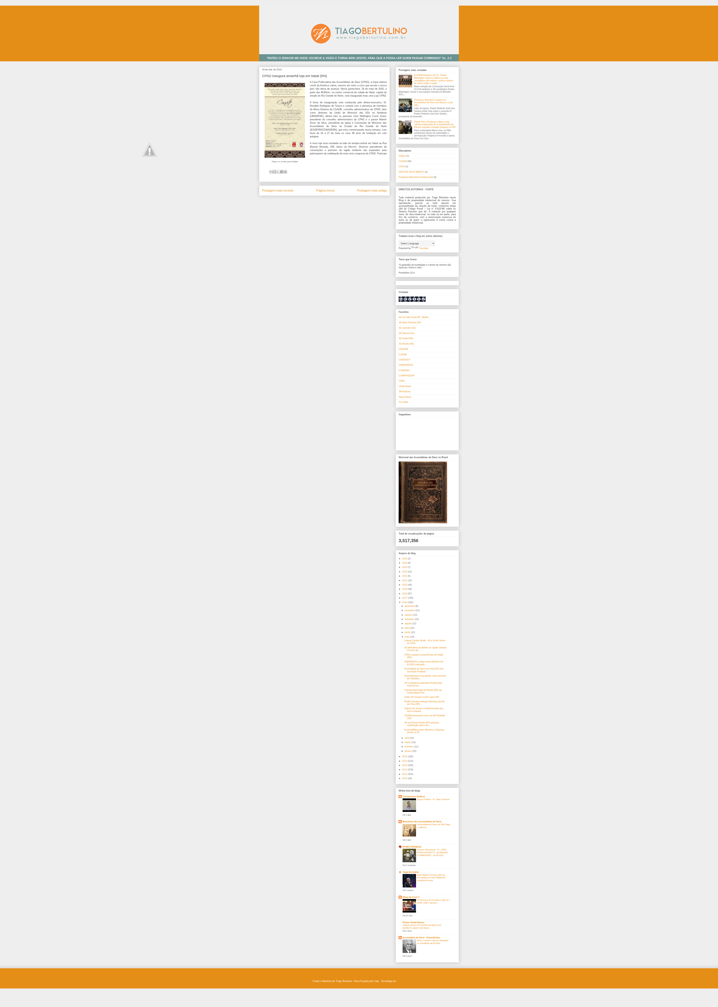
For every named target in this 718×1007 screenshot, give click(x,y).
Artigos (402, 156)
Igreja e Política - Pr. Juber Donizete (433, 799)
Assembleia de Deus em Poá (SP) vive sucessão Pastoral (424, 670)
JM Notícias (404, 391)
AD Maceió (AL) (407, 333)
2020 (405, 584)
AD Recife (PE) (406, 344)
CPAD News (405, 386)
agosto (408, 623)
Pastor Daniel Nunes (413, 922)
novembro (410, 610)
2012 (405, 769)
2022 (405, 576)
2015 (405, 756)
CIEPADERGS (406, 365)
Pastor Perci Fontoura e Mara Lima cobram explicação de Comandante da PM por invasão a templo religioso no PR (434, 124)
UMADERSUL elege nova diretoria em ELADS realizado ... (423, 663)
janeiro (408, 751)
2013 (405, 765)
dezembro (410, 606)
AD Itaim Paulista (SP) (410, 322)
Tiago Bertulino (411, 872)
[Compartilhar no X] (278, 172)
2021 (405, 580)
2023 (405, 571)
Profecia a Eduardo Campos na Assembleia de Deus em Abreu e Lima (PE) (433, 103)
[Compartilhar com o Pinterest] (285, 172)
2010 (405, 778)
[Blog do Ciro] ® (411, 897)
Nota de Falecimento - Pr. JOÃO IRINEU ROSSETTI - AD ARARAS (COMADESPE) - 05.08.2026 (432, 852)
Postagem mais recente (277, 190)
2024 (405, 567)
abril (407, 738)
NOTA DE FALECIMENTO (411, 172)
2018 (405, 593)
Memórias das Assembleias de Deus (422, 821)
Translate (423, 248)
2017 (405, 598)
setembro (410, 619)
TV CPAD (403, 402)
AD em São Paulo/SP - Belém (414, 317)
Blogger (401, 981)
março (408, 742)
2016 (405, 602)
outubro (409, 615)
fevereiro (409, 746)
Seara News (405, 397)
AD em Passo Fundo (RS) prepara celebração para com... (421, 724)
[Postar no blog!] (275, 172)
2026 (405, 558)
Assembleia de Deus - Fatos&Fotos (421, 937)
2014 (405, 761)
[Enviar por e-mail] (271, 172)
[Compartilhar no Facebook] (282, 172)
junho (408, 632)
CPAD (402, 166)
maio (407, 636)
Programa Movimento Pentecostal (416, 177)
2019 (405, 589)
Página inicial (325, 190)
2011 (405, 774)
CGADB (403, 161)
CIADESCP (404, 359)
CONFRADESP (406, 375)
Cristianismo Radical (414, 796)
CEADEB (403, 349)
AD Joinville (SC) (407, 328)
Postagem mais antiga (372, 190)
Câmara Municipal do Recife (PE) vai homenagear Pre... (423, 691)
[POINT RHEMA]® (412, 847)
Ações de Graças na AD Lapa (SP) (421, 697)
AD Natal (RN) (406, 338)
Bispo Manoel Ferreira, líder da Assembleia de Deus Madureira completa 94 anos (431, 878)
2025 (405, 563)
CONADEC (404, 370)
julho (407, 628)
